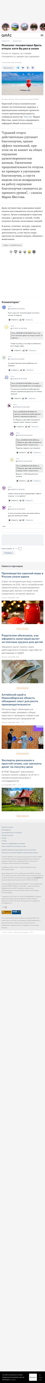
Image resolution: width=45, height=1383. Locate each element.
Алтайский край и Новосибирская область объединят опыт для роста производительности (20, 699)
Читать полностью (22, 629)
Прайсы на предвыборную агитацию (13, 843)
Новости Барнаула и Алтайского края (14, 846)
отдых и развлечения (12, 245)
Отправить (8, 553)
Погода (4, 838)
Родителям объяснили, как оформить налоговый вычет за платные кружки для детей (22, 639)
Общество (17, 41)
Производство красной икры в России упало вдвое (22, 575)
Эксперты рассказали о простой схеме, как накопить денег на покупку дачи (22, 763)
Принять (33, 1377)
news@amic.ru (38, 878)
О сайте (4, 841)
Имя (4, 526)
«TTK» (31, 932)
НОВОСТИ (6, 41)
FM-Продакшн (6, 830)
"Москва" (27, 117)
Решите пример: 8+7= (10, 548)
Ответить (29, 320)
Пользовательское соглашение (12, 832)
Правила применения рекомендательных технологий (19, 850)
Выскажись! (8, 68)
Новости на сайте (7, 827)
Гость (9, 306)
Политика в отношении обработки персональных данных (20, 852)
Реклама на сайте (7, 835)
